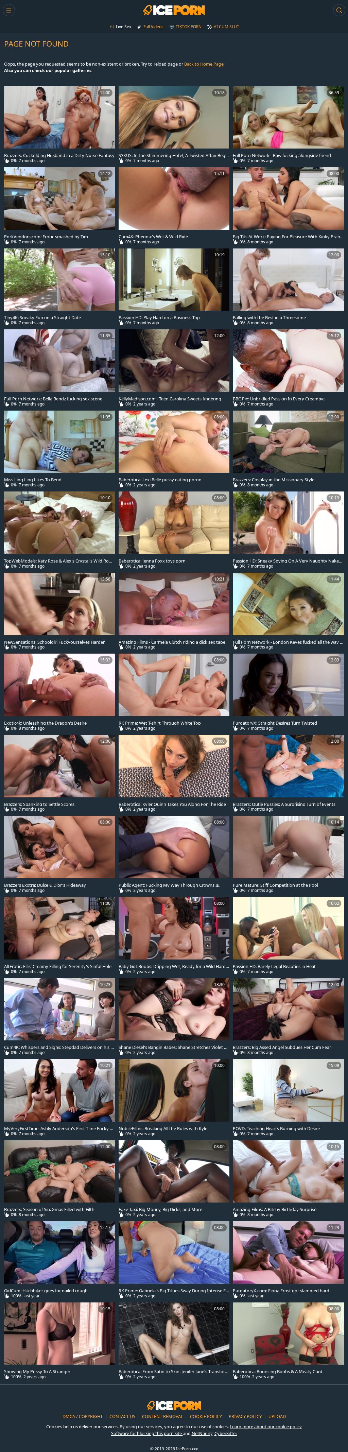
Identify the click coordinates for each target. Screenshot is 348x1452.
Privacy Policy (246, 1416)
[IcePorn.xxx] (174, 10)
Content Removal (163, 1416)
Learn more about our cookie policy (266, 1426)
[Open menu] (9, 10)
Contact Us (122, 1416)
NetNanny (202, 1433)
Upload (277, 1416)
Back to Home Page (204, 64)
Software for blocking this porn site (147, 1433)
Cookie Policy (206, 1416)
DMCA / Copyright (83, 1416)
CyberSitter (225, 1433)
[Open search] (339, 10)
